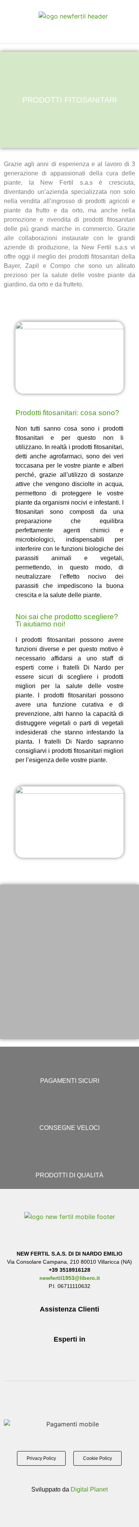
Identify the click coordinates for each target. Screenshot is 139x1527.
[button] (18, 22)
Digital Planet (89, 1489)
